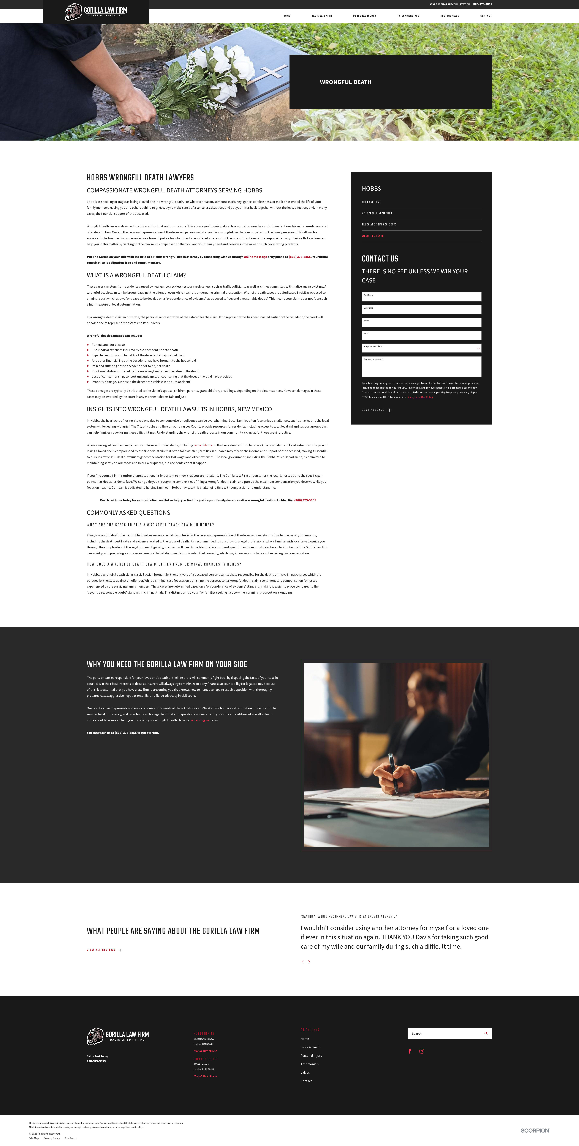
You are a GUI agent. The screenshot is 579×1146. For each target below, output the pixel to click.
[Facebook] (410, 1051)
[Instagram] (421, 1051)
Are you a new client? (373, 346)
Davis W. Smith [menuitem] (322, 16)
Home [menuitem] (286, 16)
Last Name (368, 308)
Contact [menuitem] (486, 16)
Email (366, 333)
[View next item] (309, 962)
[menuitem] (422, 202)
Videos (305, 1072)
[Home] (96, 12)
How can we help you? (373, 359)
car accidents (203, 445)
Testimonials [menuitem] (450, 16)
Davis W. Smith (311, 1047)
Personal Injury (311, 1055)
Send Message (373, 410)
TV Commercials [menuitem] (408, 16)
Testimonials (310, 1064)
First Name (368, 295)
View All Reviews (101, 950)
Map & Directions (205, 1051)
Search (417, 1033)
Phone (366, 320)
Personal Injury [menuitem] (364, 16)
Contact (306, 1081)
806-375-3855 (482, 4)
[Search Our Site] (486, 1033)
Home (305, 1039)
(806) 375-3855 (300, 257)
